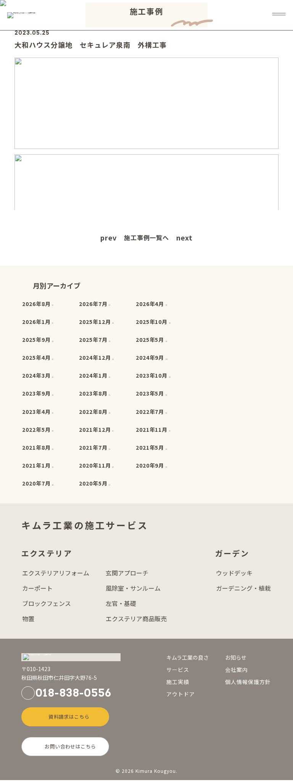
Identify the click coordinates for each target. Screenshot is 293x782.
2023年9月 (36, 393)
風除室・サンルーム (133, 588)
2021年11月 (152, 429)
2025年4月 (36, 357)
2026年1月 (36, 321)
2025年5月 (150, 339)
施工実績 (177, 682)
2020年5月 (93, 483)
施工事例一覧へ (146, 237)
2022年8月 (93, 411)
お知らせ (235, 657)
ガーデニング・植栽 (243, 588)
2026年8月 (36, 304)
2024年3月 (36, 375)
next (184, 237)
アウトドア (180, 694)
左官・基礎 (121, 603)
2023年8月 (93, 393)
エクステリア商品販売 (136, 618)
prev (108, 237)
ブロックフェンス (46, 603)
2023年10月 (152, 375)
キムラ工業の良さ (187, 657)
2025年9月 (36, 339)
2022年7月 (150, 411)
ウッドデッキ (234, 573)
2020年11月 (95, 465)
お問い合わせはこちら (70, 746)
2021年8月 (36, 447)
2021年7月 (93, 447)
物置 (28, 618)
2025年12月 (95, 321)
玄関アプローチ (127, 573)
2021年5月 (150, 447)
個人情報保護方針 (248, 682)
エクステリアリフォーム (55, 573)
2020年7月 (36, 483)
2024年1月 (93, 375)
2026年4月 (150, 304)
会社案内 (236, 669)
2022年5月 (36, 429)
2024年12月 (95, 357)
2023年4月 (36, 411)
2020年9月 (150, 465)
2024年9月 (150, 357)
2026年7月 (93, 304)
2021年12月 (95, 429)
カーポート (37, 588)
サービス (177, 669)
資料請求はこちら (68, 716)
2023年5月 (150, 393)
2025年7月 (93, 339)
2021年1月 (36, 465)
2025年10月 (152, 321)
